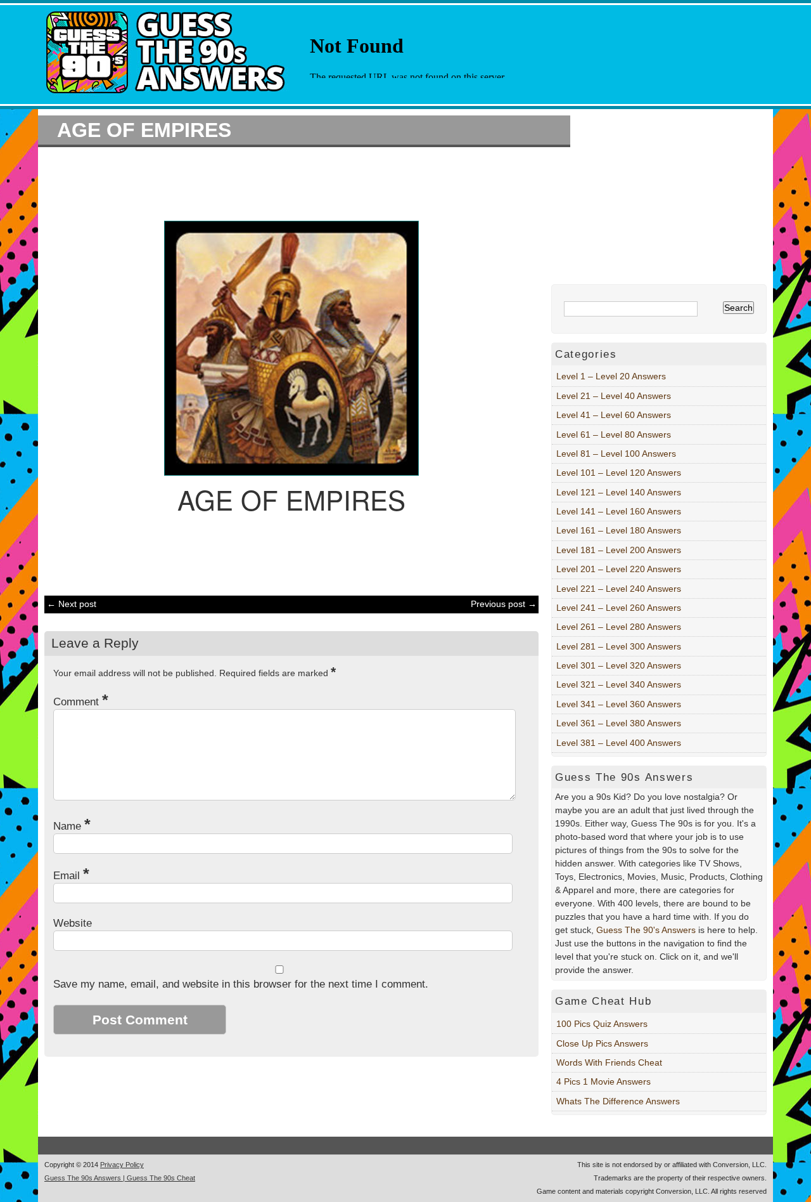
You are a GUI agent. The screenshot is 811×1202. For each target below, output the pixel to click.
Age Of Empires (144, 130)
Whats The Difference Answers (618, 1101)
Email (71, 876)
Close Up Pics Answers (602, 1043)
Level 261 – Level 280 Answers (618, 627)
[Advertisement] (285, 182)
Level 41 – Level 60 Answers (613, 415)
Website (72, 923)
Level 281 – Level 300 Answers (618, 646)
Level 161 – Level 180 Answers (618, 530)
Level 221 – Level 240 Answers (618, 589)
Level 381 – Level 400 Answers (618, 743)
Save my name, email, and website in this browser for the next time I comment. (240, 984)
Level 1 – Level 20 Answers (611, 376)
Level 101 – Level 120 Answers (618, 472)
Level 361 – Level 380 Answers (618, 723)
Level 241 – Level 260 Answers (618, 608)
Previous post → (504, 604)
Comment (80, 702)
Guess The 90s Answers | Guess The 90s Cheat (119, 1178)
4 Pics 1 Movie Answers (603, 1081)
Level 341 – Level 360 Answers (618, 704)
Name (72, 826)
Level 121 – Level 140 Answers (618, 492)
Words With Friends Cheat (609, 1062)
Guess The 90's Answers (646, 930)
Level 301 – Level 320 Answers (618, 665)
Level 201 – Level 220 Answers (618, 569)
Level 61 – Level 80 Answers (613, 434)
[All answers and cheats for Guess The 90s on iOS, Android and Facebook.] (166, 97)
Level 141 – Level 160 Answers (618, 511)
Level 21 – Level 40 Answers (613, 396)
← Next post (71, 604)
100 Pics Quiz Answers (602, 1024)
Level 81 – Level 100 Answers (616, 453)
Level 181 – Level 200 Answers (618, 550)
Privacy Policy (122, 1164)
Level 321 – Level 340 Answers (618, 684)
